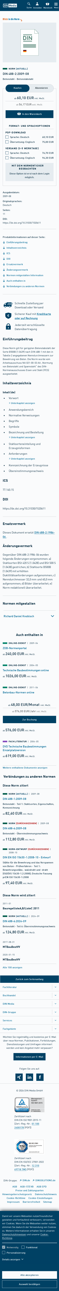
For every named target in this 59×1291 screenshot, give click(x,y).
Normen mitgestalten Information (24, 275)
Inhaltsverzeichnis (16, 247)
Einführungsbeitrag (17, 242)
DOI (8, 258)
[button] (37, 5)
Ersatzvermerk (14, 264)
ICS (8, 253)
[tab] (29, 616)
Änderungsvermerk (17, 269)
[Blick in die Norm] (29, 39)
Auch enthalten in (15, 280)
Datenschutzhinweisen (14, 1234)
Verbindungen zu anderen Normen (25, 286)
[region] (29, 1239)
